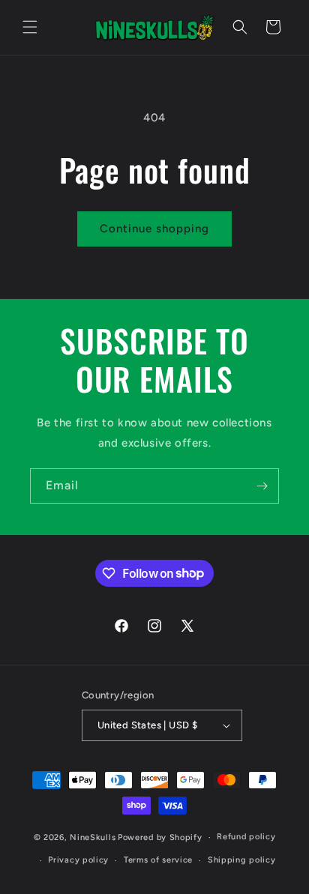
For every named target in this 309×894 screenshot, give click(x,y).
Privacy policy (78, 860)
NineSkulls (93, 837)
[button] (30, 26)
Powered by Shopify (160, 837)
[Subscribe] (261, 486)
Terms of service (158, 860)
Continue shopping (154, 228)
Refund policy (246, 837)
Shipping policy (242, 860)
